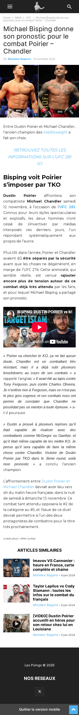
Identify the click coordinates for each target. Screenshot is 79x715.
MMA (18, 17)
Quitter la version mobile (39, 709)
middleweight (55, 132)
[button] (9, 6)
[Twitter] (39, 692)
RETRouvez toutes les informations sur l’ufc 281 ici (39, 157)
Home (7, 17)
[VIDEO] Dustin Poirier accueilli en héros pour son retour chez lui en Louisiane (54, 622)
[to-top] (73, 707)
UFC (28, 17)
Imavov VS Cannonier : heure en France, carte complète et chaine (54, 565)
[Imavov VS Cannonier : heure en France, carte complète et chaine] (16, 568)
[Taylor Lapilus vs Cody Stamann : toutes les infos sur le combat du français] (16, 594)
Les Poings (33, 665)
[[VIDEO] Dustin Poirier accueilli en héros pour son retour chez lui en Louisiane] (16, 623)
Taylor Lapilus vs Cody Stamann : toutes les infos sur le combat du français (54, 592)
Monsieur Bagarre (19, 58)
